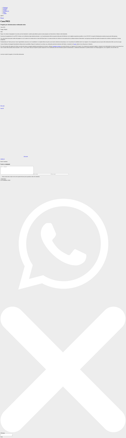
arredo (75, 44)
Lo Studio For (6, 11)
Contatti (4, 13)
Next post (26, 156)
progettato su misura (56, 46)
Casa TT (2, 108)
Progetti (4, 9)
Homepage (5, 7)
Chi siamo (5, 8)
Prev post (2, 105)
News (4, 12)
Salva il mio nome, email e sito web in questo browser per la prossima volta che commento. (21, 176)
